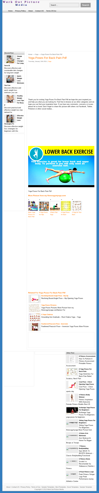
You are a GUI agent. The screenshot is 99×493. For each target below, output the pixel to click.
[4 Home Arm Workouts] (72, 435)
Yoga (36, 54)
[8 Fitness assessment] (72, 362)
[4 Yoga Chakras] (34, 321)
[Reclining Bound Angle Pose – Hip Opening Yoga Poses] (34, 302)
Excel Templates (73, 487)
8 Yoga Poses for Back (65, 213)
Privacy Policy (20, 11)
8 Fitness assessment (87, 356)
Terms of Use (51, 11)
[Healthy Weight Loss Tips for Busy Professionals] (10, 102)
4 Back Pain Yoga (54, 213)
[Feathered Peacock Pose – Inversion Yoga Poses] (34, 330)
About (30, 11)
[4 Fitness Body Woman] (72, 401)
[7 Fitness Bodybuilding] (72, 448)
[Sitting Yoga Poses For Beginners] (72, 422)
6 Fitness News (84, 459)
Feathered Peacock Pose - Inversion (54, 324)
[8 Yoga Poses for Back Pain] (72, 375)
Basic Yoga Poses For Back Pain (31, 214)
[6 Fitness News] (72, 461)
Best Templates (60, 487)
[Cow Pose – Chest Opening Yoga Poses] (72, 388)
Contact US (39, 11)
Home (10, 11)
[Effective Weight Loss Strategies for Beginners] (10, 122)
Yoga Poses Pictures (49, 305)
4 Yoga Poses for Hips (43, 213)
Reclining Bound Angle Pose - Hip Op (54, 296)
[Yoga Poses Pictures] (34, 311)
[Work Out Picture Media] (21, 5)
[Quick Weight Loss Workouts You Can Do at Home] (10, 82)
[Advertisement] (47, 31)
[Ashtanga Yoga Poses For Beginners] (72, 413)
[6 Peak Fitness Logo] (72, 474)
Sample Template (86, 487)
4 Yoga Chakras (47, 314)
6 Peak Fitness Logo (86, 472)
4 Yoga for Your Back (76, 213)
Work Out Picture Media (55, 489)
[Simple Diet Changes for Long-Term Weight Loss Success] (10, 63)
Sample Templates (47, 487)
